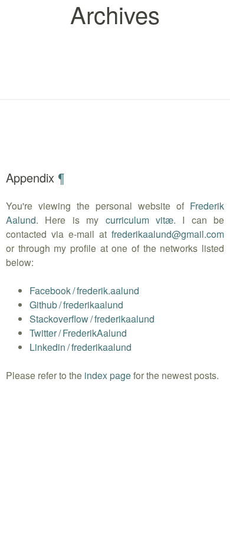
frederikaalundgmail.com (167, 234)
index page (107, 375)
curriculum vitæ (139, 220)
